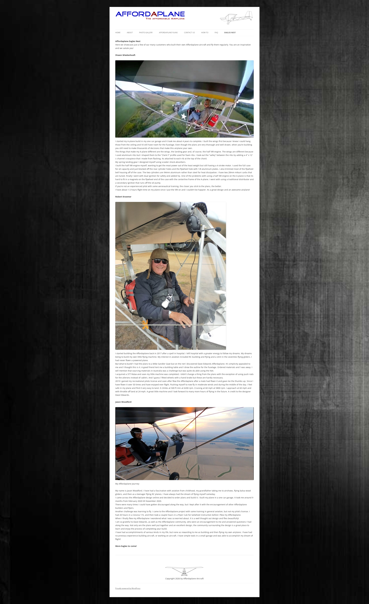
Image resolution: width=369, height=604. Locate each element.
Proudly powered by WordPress (127, 588)
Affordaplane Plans (168, 32)
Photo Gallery (146, 32)
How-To (204, 32)
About (130, 32)
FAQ (216, 32)
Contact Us (189, 32)
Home (118, 32)
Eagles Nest (230, 32)
